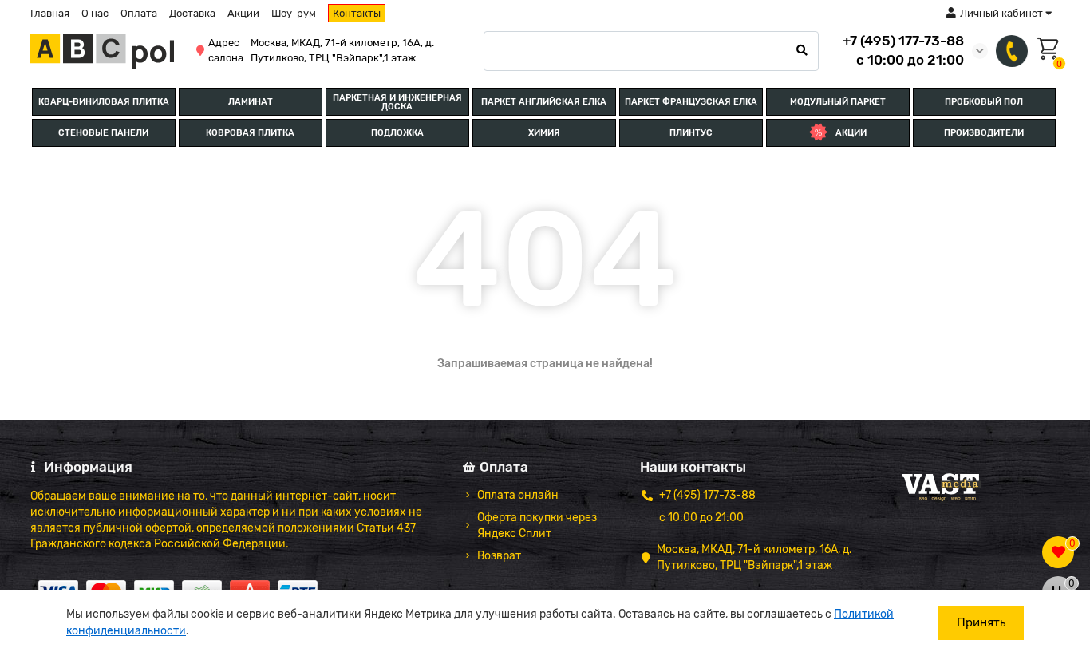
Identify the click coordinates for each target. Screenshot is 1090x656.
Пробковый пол (984, 102)
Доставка (192, 13)
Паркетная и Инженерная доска (397, 102)
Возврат (499, 556)
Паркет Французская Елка (691, 102)
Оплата (138, 13)
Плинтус (691, 133)
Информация (88, 467)
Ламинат (250, 102)
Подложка (397, 133)
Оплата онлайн (518, 495)
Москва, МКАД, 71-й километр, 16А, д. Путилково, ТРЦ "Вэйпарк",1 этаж (342, 50)
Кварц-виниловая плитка (103, 102)
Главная (49, 13)
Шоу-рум (293, 13)
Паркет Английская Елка (543, 102)
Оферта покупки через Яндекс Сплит (537, 525)
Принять (981, 622)
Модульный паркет (838, 102)
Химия (544, 133)
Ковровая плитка (250, 133)
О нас (95, 13)
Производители (984, 133)
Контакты (357, 13)
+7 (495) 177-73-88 (903, 41)
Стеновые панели (103, 133)
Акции (243, 13)
